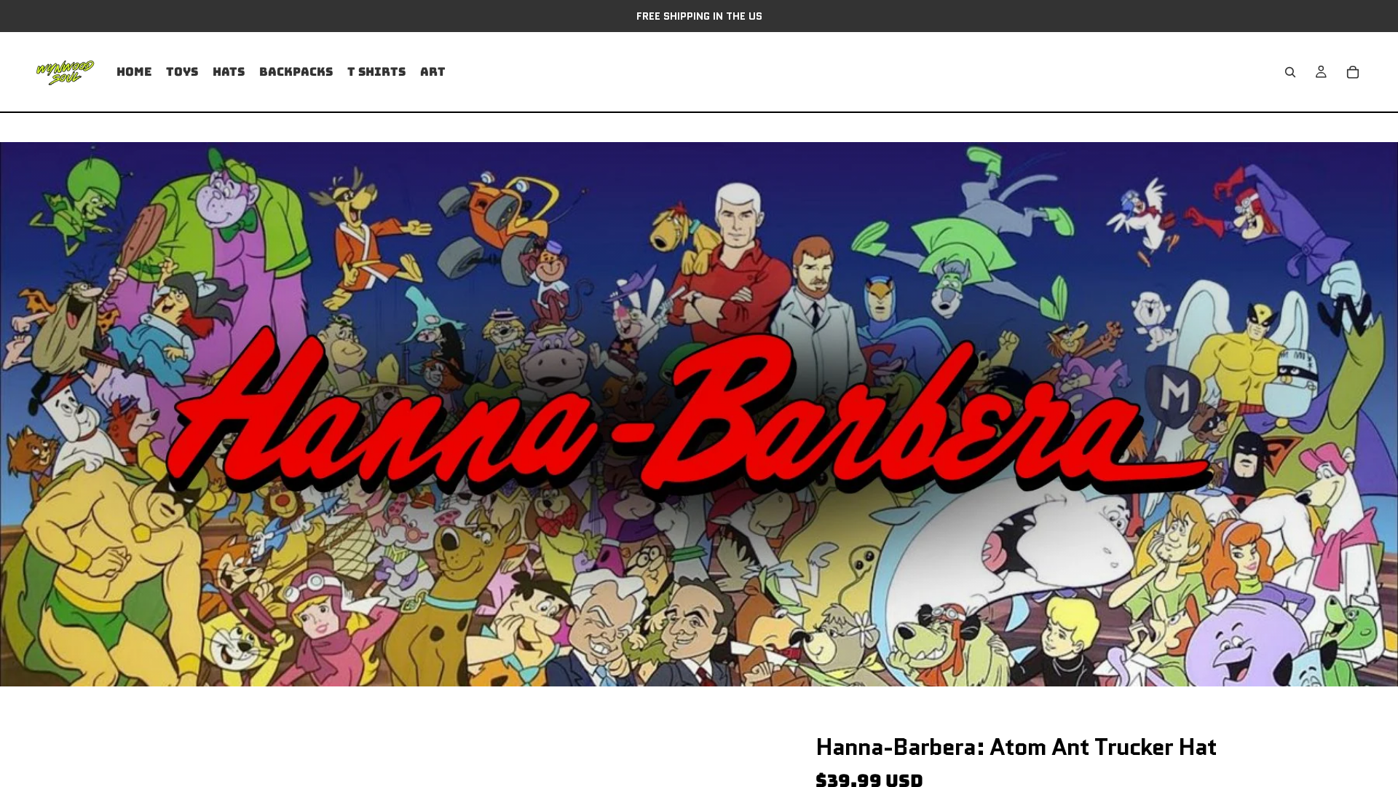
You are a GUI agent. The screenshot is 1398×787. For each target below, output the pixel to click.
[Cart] (1353, 72)
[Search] (1290, 72)
